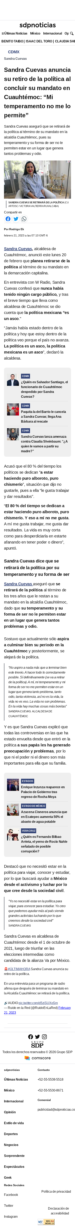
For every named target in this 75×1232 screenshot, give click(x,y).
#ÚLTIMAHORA (19, 969)
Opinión (10, 1112)
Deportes (11, 1134)
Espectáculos (14, 1166)
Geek (8, 1177)
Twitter (8, 1205)
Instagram (11, 1216)
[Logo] (38, 25)
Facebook (11, 1194)
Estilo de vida (14, 1123)
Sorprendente (14, 1155)
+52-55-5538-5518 (50, 1079)
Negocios (11, 1145)
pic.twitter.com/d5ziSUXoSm (38, 1003)
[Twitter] (16, 218)
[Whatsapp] (24, 218)
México (35, 33)
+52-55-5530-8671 (50, 1090)
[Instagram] (44, 1036)
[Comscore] (38, 1057)
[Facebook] (8, 218)
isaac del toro (39, 41)
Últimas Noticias (15, 33)
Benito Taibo (12, 41)
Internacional (52, 33)
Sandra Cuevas (15, 58)
